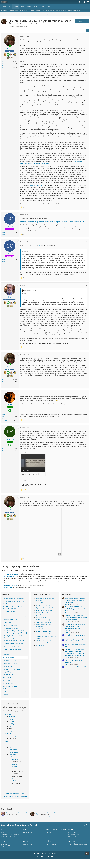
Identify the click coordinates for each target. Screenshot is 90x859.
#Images (11, 721)
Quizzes (4, 66)
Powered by (45, 853)
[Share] (87, 30)
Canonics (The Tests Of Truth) (44, 610)
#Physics (8, 714)
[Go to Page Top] (87, 853)
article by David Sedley (36, 185)
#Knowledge (12, 736)
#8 (86, 497)
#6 (86, 393)
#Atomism (12, 716)
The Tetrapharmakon (11, 816)
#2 (86, 215)
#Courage (15, 764)
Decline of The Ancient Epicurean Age (47, 634)
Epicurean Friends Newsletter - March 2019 (49, 813)
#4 (86, 285)
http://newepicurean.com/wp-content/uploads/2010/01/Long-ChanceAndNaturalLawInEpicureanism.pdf (52, 222)
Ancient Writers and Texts (43, 631)
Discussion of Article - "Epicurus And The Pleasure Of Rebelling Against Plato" (75, 600)
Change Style (85, 825)
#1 (86, 36)
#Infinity (11, 724)
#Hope (14, 778)
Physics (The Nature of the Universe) (46, 608)
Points (3, 61)
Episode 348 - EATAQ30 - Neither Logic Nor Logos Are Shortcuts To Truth (75, 609)
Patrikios (67, 632)
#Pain (10, 747)
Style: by (45, 856)
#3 (86, 242)
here (58, 231)
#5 (86, 354)
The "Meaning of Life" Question (45, 620)
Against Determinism (42, 615)
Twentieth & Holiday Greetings (43, 816)
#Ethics (7, 741)
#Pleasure (12, 745)
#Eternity (11, 726)
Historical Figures (41, 629)
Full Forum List (40, 645)
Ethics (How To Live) (42, 612)
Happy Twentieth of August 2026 (75, 667)
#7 (86, 427)
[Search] (79, 2)
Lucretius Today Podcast (43, 605)
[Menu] (87, 2)
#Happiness (12, 754)
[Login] (83, 2)
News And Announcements (44, 603)
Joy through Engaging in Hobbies (75, 640)
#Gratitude (15, 781)
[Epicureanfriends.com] (5, 2)
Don (7, 814)
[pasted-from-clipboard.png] (41, 532)
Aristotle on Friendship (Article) (75, 635)
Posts (3, 64)
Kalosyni (67, 637)
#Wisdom (15, 759)
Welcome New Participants (44, 640)
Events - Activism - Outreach (44, 643)
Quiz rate (4, 68)
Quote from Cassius (30, 290)
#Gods (11, 719)
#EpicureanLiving (14, 752)
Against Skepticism (41, 617)
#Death (11, 731)
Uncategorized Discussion (43, 622)
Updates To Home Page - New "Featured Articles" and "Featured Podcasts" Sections (76, 617)
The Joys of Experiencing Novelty (75, 645)
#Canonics (8, 733)
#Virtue (11, 757)
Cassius (12, 26)
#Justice (14, 766)
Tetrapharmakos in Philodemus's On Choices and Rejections (24, 813)
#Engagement (13, 749)
